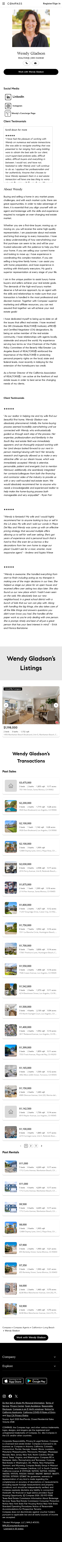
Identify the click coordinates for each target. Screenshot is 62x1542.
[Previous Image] (6, 705)
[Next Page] (41, 1146)
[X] (17, 1395)
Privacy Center (17, 1406)
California (36, 1327)
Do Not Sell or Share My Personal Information (23, 1403)
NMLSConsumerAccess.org (15, 1525)
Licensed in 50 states (13, 1528)
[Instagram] (5, 1395)
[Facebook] (11, 1395)
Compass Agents (21, 1327)
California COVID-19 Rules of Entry (39, 1412)
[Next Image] (56, 705)
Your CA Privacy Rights (17, 1415)
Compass (6, 1327)
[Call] (26, 63)
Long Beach (48, 1327)
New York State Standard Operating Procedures (30, 1505)
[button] (3, 3)
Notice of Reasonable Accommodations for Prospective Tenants (27, 1507)
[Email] (35, 63)
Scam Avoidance (33, 1406)
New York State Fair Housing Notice (26, 1503)
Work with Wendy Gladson (31, 72)
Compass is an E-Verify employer (28, 1409)
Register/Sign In (51, 3)
